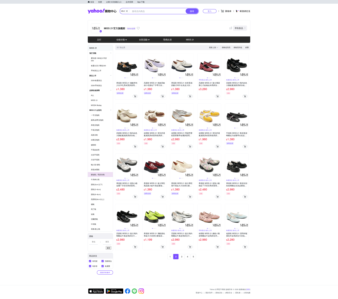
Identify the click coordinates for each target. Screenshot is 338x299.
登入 (210, 11)
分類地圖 (246, 292)
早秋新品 (239, 28)
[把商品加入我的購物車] (135, 96)
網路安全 (228, 292)
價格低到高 (226, 47)
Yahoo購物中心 (102, 11)
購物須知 (218, 292)
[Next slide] (137, 65)
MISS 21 (190, 39)
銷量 (247, 47)
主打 (99, 39)
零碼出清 (167, 39)
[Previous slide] (117, 65)
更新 (248, 289)
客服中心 (199, 292)
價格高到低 (238, 47)
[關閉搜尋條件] (126, 11)
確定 (108, 248)
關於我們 (209, 292)
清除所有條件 (105, 272)
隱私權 (237, 292)
